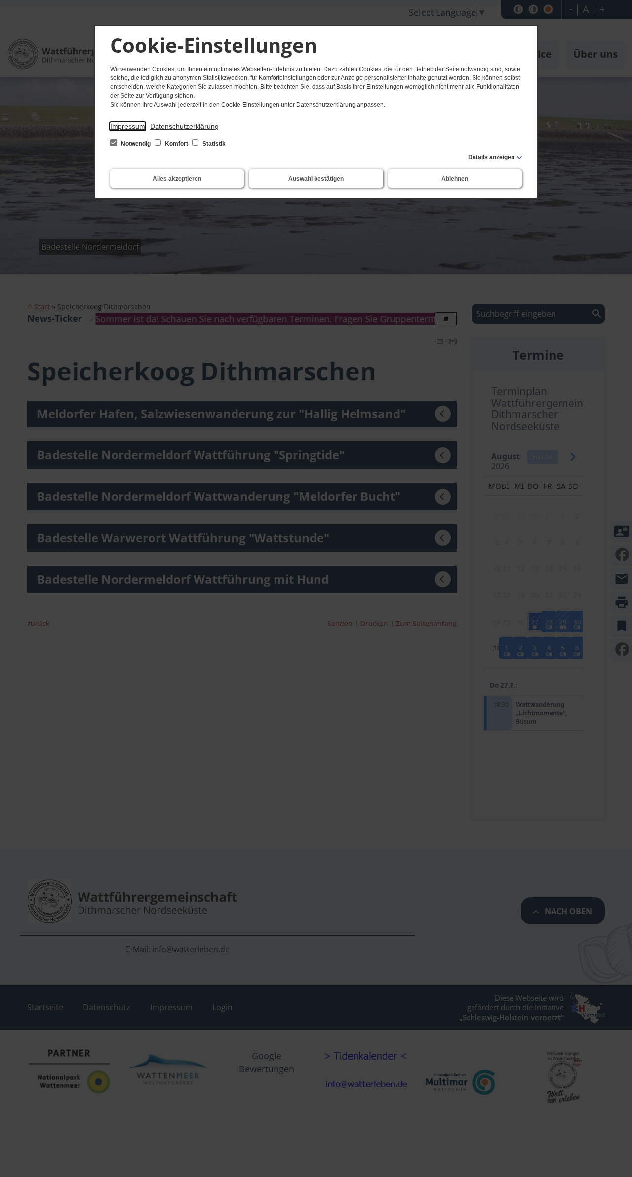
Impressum (127, 126)
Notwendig (135, 143)
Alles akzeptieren (177, 178)
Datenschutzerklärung (184, 126)
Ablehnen (454, 178)
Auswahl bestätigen (316, 178)
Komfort (176, 143)
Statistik (213, 143)
